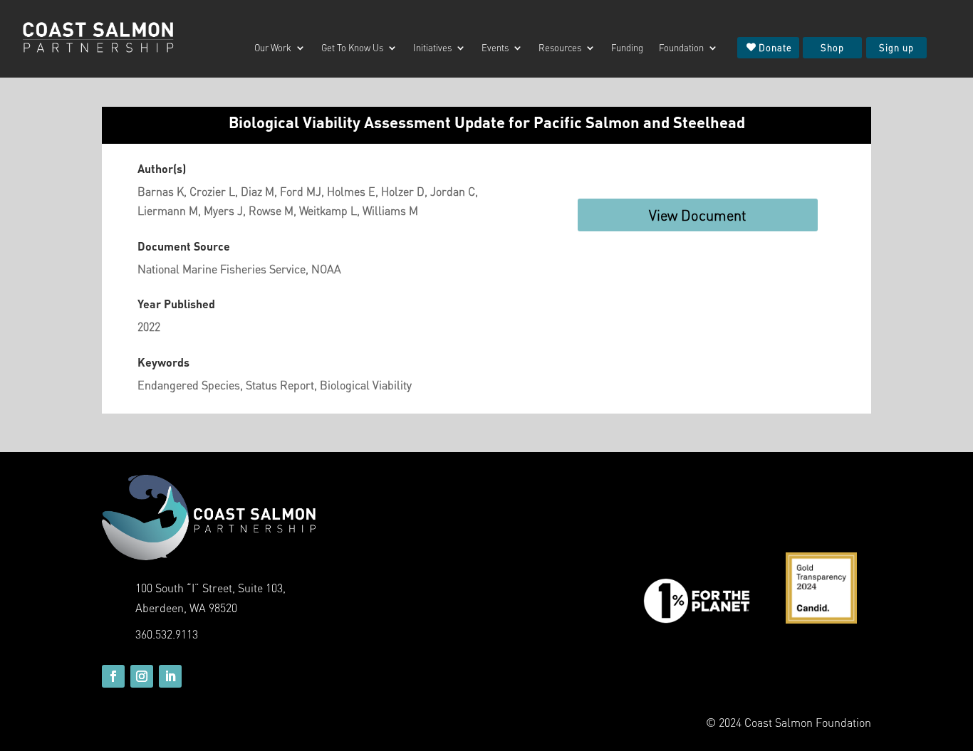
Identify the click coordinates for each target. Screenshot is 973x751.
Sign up (896, 47)
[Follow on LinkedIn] (170, 676)
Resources (559, 48)
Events (495, 48)
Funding (627, 48)
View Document (697, 215)
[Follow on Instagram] (141, 676)
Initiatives (432, 48)
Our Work (272, 48)
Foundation (681, 48)
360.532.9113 (166, 633)
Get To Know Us (352, 48)
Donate (775, 47)
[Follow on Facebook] (113, 676)
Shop (832, 47)
